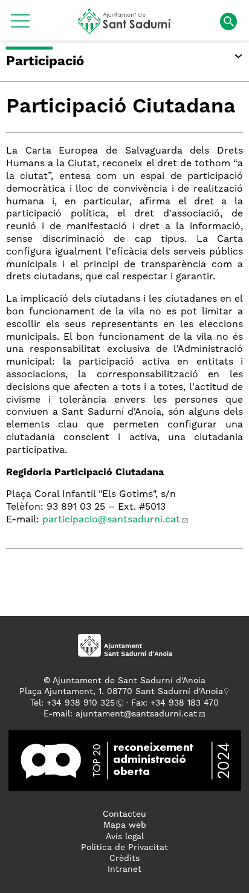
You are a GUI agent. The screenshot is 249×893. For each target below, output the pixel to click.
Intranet (124, 869)
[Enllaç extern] (124, 760)
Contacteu (124, 814)
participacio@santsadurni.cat (111, 520)
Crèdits (124, 858)
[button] (20, 25)
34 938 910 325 (83, 703)
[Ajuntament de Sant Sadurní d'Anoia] (125, 29)
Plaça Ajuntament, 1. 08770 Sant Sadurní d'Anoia (121, 691)
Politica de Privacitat (124, 847)
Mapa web (124, 825)
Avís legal (125, 837)
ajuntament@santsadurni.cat (136, 714)
